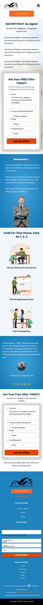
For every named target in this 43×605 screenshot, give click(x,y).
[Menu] (38, 5)
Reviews (23, 578)
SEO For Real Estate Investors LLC (26, 592)
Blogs (23, 575)
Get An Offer (21, 141)
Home (23, 566)
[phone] (23, 512)
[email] (23, 516)
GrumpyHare (34, 586)
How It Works (23, 569)
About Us (23, 572)
